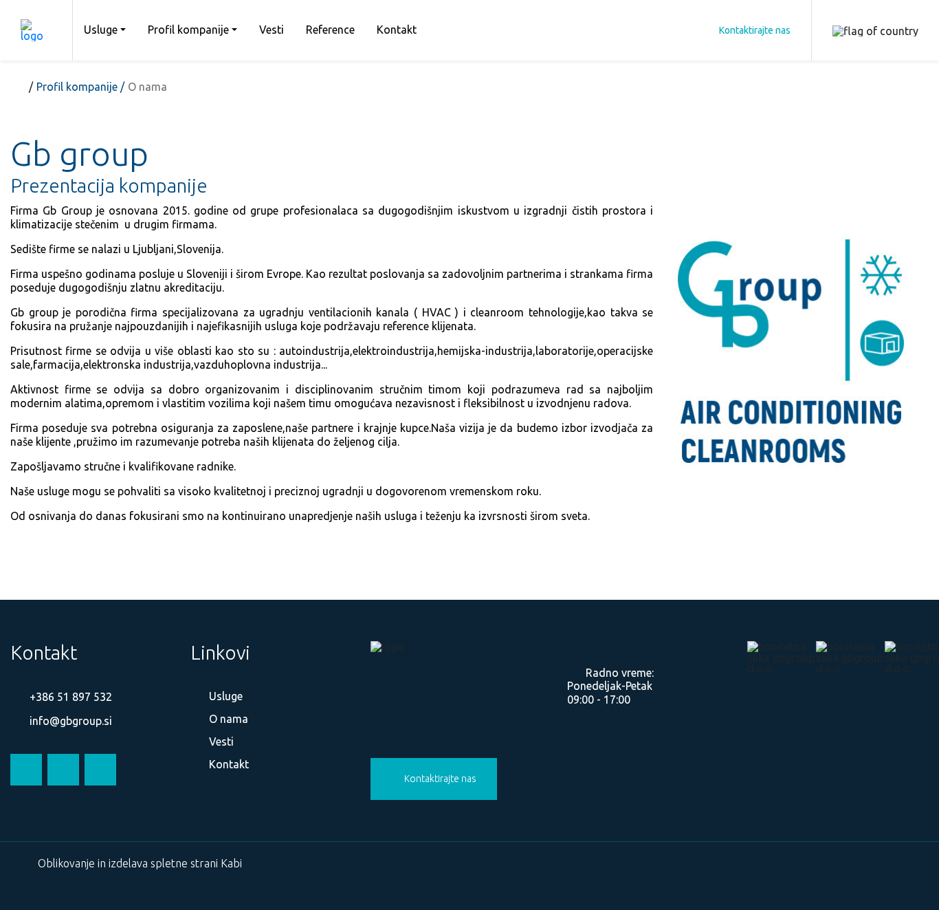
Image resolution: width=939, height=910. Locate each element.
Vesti (271, 29)
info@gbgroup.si (69, 721)
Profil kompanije (188, 29)
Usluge (101, 29)
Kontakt (397, 29)
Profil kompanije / (80, 86)
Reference (330, 29)
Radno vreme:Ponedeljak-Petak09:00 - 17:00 (610, 686)
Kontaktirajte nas (755, 30)
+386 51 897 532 (69, 697)
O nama (227, 719)
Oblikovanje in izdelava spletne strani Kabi (140, 863)
